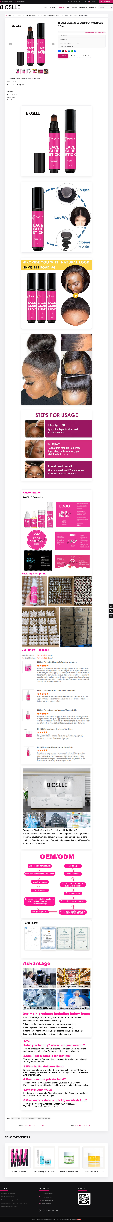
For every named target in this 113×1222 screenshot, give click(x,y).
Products (18, 15)
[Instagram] (74, 1)
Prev (10, 44)
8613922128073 (46, 1204)
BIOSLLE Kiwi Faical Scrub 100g (69, 1171)
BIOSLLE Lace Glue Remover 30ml (35, 1126)
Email (74, 55)
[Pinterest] (79, 1)
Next (53, 44)
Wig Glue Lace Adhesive (28, 1118)
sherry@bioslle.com (47, 1200)
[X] (71, 1)
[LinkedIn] (82, 1)
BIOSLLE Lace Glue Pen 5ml (83, 1126)
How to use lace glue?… (8, 1196)
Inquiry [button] (64, 55)
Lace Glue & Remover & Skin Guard (50, 15)
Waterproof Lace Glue (43, 1118)
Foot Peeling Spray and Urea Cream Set (44, 1172)
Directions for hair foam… (8, 1193)
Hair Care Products (31, 15)
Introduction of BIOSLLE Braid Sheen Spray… (14, 1203)
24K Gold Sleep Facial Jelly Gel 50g (94, 1171)
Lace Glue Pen (15, 1118)
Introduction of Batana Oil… (9, 1206)
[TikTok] (77, 1)
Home (9, 15)
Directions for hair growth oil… (10, 1200)
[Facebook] (68, 1)
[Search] (111, 7)
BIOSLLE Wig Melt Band (19, 1171)
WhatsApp (86, 55)
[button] (65, 7)
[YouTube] (85, 1)
